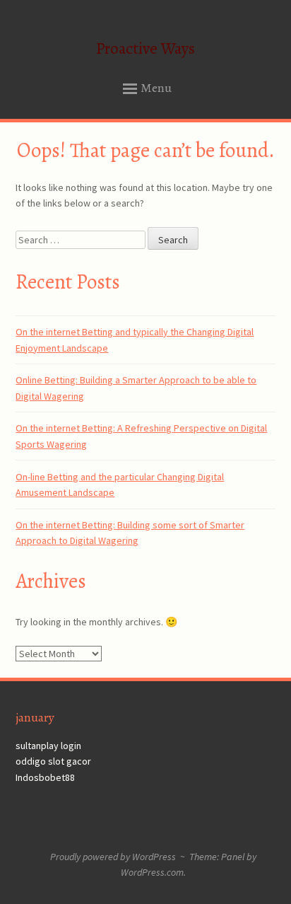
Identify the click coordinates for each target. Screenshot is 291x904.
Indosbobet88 (45, 777)
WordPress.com (152, 872)
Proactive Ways (145, 48)
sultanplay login (48, 745)
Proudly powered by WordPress (113, 856)
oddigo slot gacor (53, 761)
